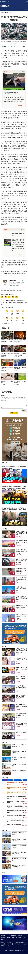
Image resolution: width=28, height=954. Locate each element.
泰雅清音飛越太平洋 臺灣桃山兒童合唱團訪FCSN (21, 551)
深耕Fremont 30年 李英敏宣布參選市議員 (21, 706)
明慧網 (24, 944)
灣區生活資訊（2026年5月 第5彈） (21, 724)
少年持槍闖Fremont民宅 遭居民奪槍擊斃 (21, 588)
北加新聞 (6, 12)
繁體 (27, 1)
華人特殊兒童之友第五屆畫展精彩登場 (21, 606)
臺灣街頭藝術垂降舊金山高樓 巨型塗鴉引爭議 (21, 616)
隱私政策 (20, 935)
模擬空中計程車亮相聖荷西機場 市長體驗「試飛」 (21, 561)
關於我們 (3, 935)
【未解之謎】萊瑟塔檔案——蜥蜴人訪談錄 (21, 669)
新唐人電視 (15, 942)
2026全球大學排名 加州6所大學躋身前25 (21, 687)
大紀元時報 (3, 944)
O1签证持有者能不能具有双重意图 (21, 696)
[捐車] (14, 643)
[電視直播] (14, 930)
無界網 (7, 945)
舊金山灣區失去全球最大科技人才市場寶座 (21, 542)
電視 (2, 939)
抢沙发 (24, 323)
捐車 (20, 937)
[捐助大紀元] (14, 914)
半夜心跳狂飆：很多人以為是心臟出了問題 (21, 660)
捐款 (17, 937)
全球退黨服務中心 (17, 944)
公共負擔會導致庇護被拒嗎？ (19, 771)
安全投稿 (3, 937)
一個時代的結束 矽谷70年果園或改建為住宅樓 (21, 598)
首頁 (2, 12)
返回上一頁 (14, 412)
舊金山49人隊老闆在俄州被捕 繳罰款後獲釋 (21, 579)
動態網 (2, 945)
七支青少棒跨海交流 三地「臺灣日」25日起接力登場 (21, 533)
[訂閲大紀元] (14, 882)
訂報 (24, 937)
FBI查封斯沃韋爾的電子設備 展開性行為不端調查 (21, 570)
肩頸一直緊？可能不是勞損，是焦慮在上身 (21, 678)
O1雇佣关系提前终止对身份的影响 (21, 714)
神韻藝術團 (21, 942)
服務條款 (14, 935)
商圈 (13, 937)
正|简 (24, 46)
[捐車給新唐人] (14, 460)
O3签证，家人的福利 (21, 733)
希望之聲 (10, 944)
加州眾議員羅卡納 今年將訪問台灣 (14, 300)
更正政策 (9, 935)
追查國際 (9, 942)
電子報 (8, 937)
